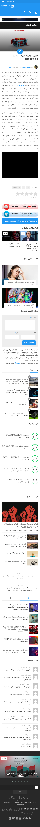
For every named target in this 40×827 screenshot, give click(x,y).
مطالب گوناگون (31, 25)
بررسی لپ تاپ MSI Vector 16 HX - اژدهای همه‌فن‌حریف (17, 480)
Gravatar (17, 363)
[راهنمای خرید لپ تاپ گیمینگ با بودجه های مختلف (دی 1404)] (20, 767)
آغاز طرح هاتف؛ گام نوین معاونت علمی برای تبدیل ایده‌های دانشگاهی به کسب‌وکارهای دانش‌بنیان (16, 222)
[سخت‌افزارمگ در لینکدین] (10, 818)
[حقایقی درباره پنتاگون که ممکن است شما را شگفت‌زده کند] (32, 537)
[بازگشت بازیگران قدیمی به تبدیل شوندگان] (11, 236)
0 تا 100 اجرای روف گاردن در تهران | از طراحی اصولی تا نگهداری (14, 545)
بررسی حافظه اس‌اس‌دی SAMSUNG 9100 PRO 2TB (15, 447)
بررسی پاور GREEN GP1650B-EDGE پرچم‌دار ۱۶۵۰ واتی (17, 436)
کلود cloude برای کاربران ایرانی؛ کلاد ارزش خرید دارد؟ (16, 403)
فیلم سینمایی (16, 187)
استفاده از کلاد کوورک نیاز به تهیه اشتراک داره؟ (17, 711)
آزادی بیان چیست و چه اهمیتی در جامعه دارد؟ (15, 562)
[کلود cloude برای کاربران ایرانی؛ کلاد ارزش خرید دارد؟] (33, 403)
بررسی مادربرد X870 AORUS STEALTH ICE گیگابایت (16, 458)
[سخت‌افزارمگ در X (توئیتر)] (13, 818)
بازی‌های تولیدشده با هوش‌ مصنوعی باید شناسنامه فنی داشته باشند (15, 618)
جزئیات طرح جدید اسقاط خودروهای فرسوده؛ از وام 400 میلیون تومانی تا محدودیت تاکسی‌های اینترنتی (17, 381)
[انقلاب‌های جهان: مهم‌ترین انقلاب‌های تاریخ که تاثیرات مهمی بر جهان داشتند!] (20, 512)
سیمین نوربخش (25, 67)
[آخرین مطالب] (29, 598)
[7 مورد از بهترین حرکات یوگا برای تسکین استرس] (32, 554)
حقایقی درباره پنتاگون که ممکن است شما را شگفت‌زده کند (15, 536)
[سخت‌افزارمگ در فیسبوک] (17, 818)
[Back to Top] (20, 792)
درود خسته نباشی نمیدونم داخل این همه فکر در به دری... (16, 703)
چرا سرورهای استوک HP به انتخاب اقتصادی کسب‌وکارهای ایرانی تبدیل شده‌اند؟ (17, 392)
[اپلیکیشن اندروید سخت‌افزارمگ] (26, 818)
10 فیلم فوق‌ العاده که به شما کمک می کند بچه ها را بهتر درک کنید (21, 306)
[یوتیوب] (20, 207)
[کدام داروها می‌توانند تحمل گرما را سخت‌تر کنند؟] (20, 275)
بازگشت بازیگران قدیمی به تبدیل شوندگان (13, 245)
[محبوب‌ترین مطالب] (11, 598)
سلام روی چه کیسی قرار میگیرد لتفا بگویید (18, 670)
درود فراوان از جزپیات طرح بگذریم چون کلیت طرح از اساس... (17, 738)
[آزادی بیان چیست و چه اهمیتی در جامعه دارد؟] (32, 562)
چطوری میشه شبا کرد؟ (24, 746)
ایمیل (17, 332)
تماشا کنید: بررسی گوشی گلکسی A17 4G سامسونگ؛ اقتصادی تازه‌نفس (16, 469)
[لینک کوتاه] (7, 67)
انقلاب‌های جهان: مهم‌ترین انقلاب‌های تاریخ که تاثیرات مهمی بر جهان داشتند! (21, 525)
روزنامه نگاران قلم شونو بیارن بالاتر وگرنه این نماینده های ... (17, 678)
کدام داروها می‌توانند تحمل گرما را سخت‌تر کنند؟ (21, 283)
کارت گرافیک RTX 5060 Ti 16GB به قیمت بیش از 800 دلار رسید (16, 414)
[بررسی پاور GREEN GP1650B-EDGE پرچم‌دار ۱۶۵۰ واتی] (33, 640)
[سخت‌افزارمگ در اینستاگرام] (20, 818)
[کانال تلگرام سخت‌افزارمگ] (23, 818)
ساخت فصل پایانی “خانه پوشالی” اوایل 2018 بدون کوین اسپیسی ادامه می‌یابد (30, 247)
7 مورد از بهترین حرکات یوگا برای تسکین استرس (16, 553)
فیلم (23, 187)
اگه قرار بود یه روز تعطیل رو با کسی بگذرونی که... (17, 719)
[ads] (20, 19)
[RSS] (30, 818)
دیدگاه (33, 317)
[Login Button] (24, 12)
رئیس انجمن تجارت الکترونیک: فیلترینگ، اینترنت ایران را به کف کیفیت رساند (15, 651)
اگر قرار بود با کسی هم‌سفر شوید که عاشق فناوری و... (18, 729)
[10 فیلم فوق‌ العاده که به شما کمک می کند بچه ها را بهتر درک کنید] (20, 298)
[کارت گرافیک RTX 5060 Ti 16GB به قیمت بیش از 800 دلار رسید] (33, 414)
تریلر (28, 187)
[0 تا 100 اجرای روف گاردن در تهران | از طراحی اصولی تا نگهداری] (32, 545)
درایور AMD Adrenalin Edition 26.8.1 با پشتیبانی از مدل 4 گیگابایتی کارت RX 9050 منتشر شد (15, 629)
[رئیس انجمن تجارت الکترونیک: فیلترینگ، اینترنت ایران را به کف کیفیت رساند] (33, 651)
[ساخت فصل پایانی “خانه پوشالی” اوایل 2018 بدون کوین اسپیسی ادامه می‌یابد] (29, 236)
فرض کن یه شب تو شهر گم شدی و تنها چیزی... (16, 686)
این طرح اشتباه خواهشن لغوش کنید (20, 694)
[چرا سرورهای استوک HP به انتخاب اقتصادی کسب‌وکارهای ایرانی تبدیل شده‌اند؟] (33, 392)
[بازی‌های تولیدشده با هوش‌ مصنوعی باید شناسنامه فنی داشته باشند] (33, 618)
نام (34, 332)
